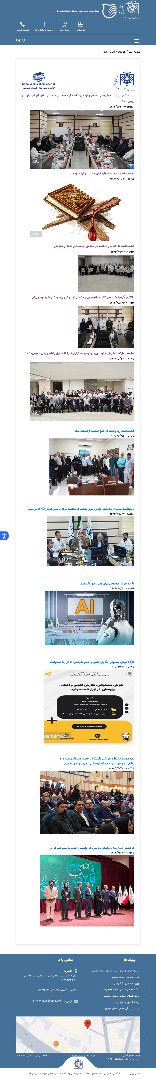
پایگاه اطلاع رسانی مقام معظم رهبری (119, 989)
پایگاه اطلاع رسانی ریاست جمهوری (121, 996)
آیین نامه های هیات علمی (125, 977)
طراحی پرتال (135, 1073)
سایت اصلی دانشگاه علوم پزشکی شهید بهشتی (115, 971)
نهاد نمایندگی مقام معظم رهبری (122, 1008)
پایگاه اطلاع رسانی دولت (126, 1002)
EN (18, 41)
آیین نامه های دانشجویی (126, 983)
